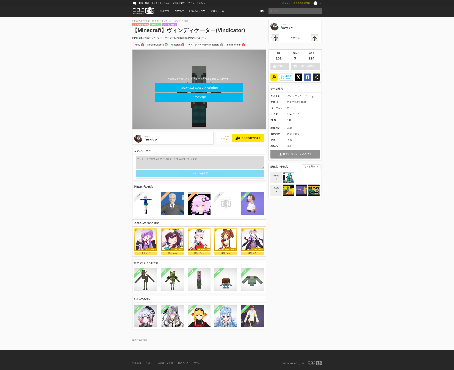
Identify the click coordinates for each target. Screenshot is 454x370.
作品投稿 (164, 11)
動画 (141, 3)
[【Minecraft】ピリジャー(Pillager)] (274, 37)
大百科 (175, 3)
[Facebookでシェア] (307, 77)
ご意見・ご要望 (165, 362)
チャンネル (165, 3)
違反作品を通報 (139, 339)
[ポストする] (298, 77)
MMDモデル (155, 25)
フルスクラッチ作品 (141, 25)
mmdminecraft (233, 44)
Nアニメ (191, 3)
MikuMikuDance (155, 44)
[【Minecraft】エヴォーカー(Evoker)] (315, 37)
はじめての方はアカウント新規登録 (199, 87)
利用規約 (136, 362)
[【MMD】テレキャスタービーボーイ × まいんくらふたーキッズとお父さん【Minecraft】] (314, 190)
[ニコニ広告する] (274, 77)
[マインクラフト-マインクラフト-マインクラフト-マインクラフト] (288, 190)
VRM (138, 196)
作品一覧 (295, 37)
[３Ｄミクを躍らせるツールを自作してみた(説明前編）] (288, 177)
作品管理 (179, 11)
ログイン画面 (199, 97)
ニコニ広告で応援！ (251, 138)
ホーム (197, 362)
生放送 (154, 3)
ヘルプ (149, 362)
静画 (147, 3)
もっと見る (309, 166)
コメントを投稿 (200, 173)
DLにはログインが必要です (297, 154)
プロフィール (217, 11)
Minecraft (176, 44)
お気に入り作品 (197, 11)
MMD (137, 44)
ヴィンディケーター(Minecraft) (203, 44)
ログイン (286, 3)
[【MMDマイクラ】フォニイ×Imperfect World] (301, 190)
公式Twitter (183, 362)
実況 (183, 3)
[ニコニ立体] (315, 363)
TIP (165, 195)
